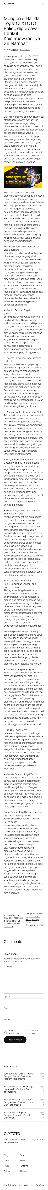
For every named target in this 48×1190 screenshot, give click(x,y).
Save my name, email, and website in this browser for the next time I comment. (22, 1031)
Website (7, 1019)
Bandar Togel (25, 49)
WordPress (40, 1185)
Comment (8, 966)
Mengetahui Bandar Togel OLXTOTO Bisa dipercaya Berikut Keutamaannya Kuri (34, 919)
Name (7, 997)
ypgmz (15, 49)
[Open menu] (42, 4)
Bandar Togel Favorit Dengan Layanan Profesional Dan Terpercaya (19, 1089)
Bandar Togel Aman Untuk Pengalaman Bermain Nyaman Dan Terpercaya (19, 1102)
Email (6, 1008)
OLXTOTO (9, 4)
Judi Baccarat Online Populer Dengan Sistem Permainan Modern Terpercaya (19, 1076)
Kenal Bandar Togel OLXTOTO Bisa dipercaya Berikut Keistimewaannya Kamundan (13, 921)
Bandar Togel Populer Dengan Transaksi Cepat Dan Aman (17, 1115)
